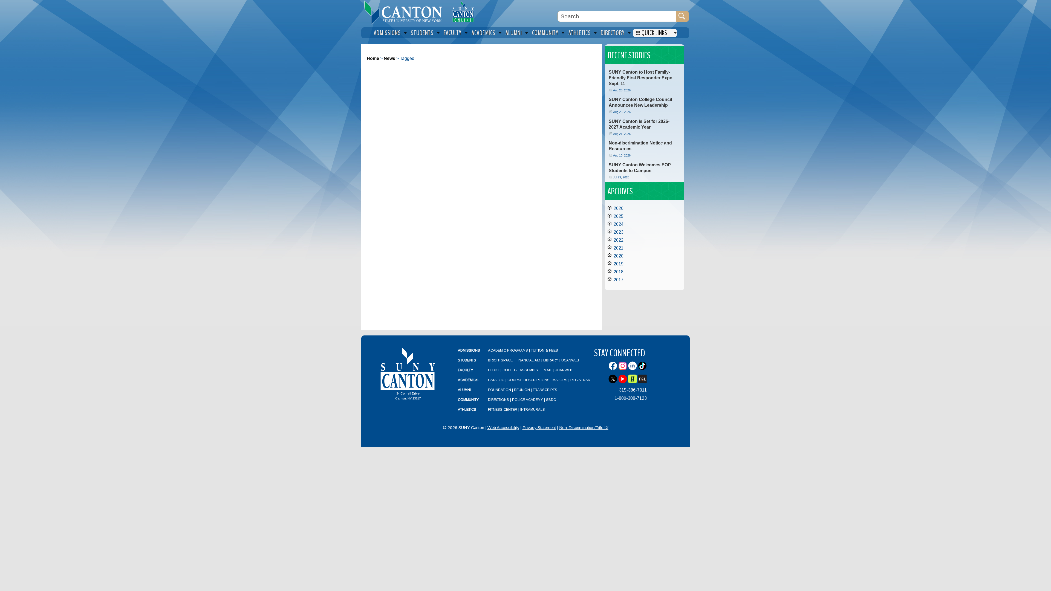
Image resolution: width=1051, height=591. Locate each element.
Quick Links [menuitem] (654, 33)
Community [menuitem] (545, 33)
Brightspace (500, 360)
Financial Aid (528, 360)
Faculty (465, 370)
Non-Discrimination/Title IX (583, 427)
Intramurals (532, 409)
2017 (618, 279)
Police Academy (527, 400)
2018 (618, 272)
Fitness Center (502, 409)
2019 (618, 264)
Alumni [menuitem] (514, 33)
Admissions (469, 350)
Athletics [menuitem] (579, 33)
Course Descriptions (528, 380)
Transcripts (545, 390)
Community (468, 400)
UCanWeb (570, 360)
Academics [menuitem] (483, 33)
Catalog (496, 380)
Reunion (522, 390)
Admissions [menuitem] (387, 33)
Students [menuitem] (422, 33)
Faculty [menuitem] (452, 33)
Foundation (499, 390)
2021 (618, 248)
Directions (498, 400)
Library (550, 360)
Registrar (580, 380)
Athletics (467, 409)
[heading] (405, 12)
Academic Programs (508, 350)
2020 (618, 256)
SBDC (551, 400)
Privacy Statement (539, 427)
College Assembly (521, 370)
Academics (468, 380)
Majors (560, 380)
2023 (618, 232)
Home (373, 58)
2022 (618, 240)
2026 (618, 208)
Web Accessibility (503, 427)
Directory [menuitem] (613, 33)
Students (467, 360)
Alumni (464, 390)
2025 (618, 216)
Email (547, 370)
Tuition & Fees (544, 350)
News (389, 58)
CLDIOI (493, 370)
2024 (618, 224)
